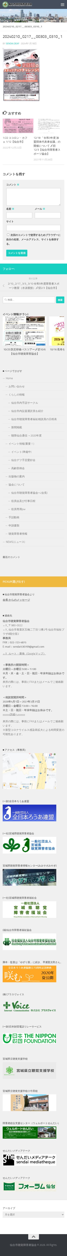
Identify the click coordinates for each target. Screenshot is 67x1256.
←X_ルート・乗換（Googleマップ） (24, 653)
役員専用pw (18, 509)
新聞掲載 (16, 427)
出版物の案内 (17, 476)
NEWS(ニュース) (15, 542)
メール (40, 208)
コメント (12, 184)
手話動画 (14, 517)
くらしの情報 (17, 394)
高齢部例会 (18, 468)
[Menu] (62, 4)
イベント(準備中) (21, 452)
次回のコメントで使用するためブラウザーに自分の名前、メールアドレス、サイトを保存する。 (33, 239)
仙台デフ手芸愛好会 (23, 460)
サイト (10, 221)
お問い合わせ (17, 386)
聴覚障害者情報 (18, 533)
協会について (17, 484)
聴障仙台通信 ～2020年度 (26, 435)
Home (9, 378)
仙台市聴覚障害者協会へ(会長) (29, 492)
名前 (10, 208)
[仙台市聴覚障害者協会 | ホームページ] (22, 4)
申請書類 (14, 525)
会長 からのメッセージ (16, 599)
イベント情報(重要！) (21, 443)
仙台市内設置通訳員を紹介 (27, 411)
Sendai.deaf (12, 43)
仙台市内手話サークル (24, 402)
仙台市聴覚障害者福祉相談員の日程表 (34, 419)
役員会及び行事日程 (23, 501)
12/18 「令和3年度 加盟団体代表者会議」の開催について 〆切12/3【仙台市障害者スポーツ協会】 (47, 145)
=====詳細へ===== (14, 714)
